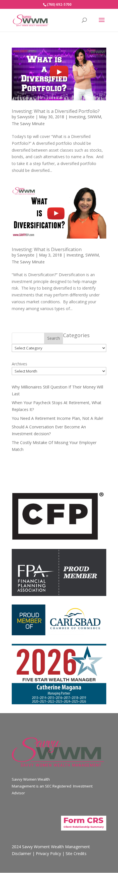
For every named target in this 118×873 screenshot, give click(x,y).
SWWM (94, 116)
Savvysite (25, 116)
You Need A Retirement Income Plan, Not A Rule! (57, 418)
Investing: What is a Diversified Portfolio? (56, 111)
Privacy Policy (48, 853)
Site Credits (76, 853)
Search (53, 338)
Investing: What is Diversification (47, 249)
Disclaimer (21, 853)
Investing (77, 116)
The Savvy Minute (28, 123)
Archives (19, 364)
